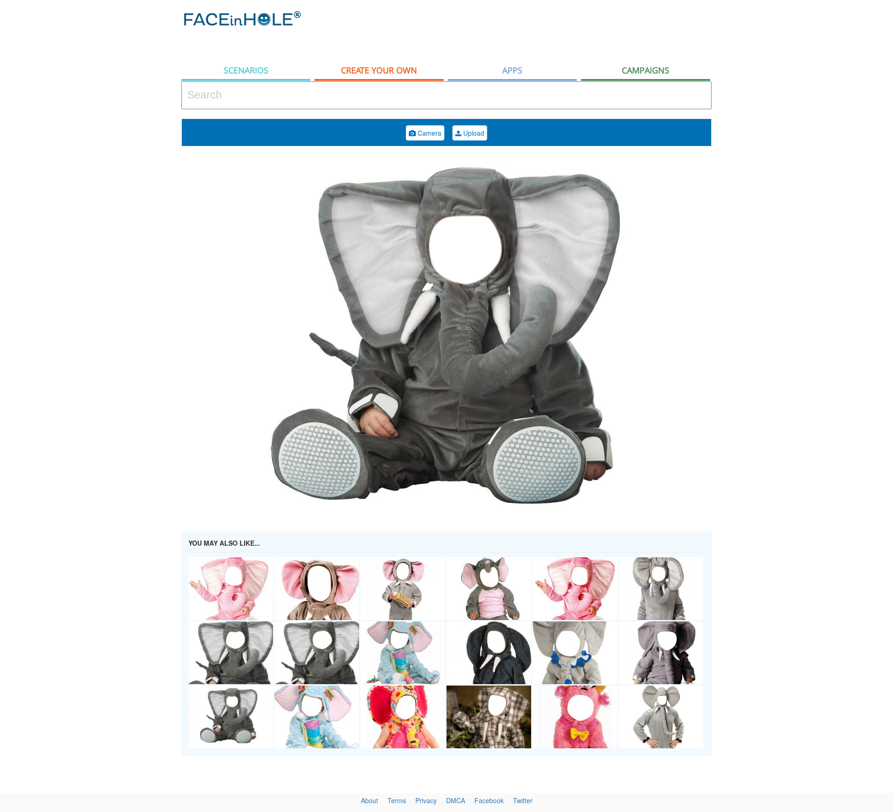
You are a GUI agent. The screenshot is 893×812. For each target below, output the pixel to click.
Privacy (426, 800)
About (369, 800)
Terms (396, 800)
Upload (472, 133)
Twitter (523, 800)
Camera (428, 133)
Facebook (489, 800)
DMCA (455, 800)
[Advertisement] (809, 148)
